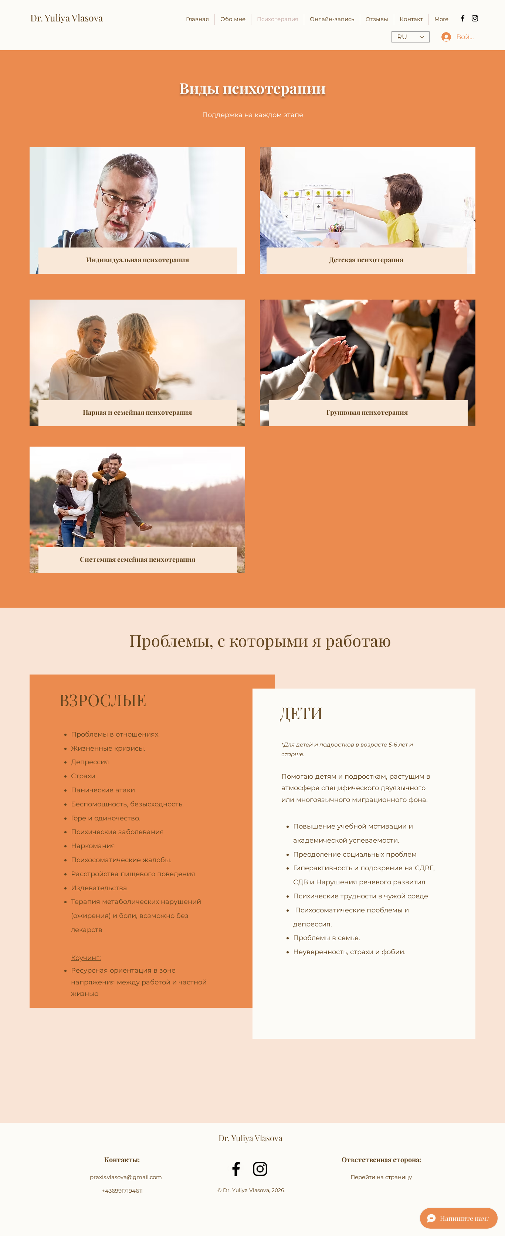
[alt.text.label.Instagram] (475, 18)
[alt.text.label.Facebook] (462, 18)
